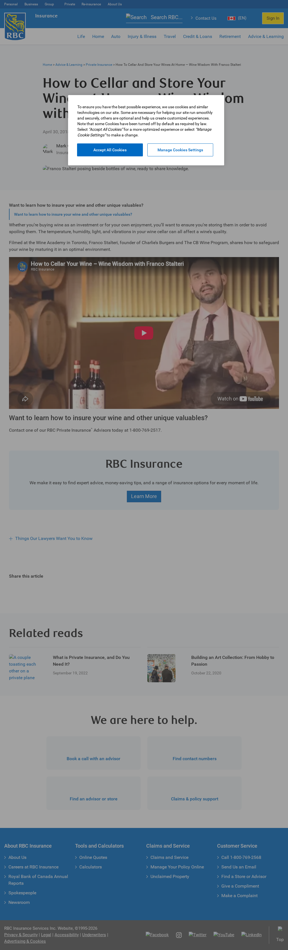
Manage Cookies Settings (180, 150)
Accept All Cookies (110, 150)
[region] (146, 130)
